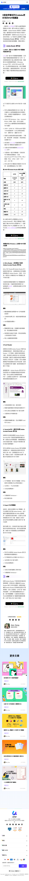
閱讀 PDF (6, 681)
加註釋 (10, 286)
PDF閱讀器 (11, 26)
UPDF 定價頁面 (11, 228)
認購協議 (6, 875)
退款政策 (14, 875)
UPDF (4, 2)
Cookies (10, 875)
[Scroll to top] (26, 878)
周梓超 (3, 21)
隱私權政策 (22, 874)
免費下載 (14, 78)
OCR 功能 (12, 143)
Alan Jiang (15, 625)
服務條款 (26, 874)
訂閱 (23, 866)
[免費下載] (14, 78)
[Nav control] (27, 2)
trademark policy (20, 875)
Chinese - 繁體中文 (15, 871)
